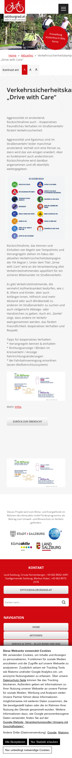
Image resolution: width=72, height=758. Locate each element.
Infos (18, 407)
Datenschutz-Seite (14, 680)
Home (12, 55)
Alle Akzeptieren (15, 741)
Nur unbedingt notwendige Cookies (27, 750)
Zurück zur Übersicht (27, 421)
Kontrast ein (11, 70)
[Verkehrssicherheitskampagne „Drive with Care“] (36, 486)
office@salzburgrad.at (36, 590)
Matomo (63, 732)
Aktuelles (27, 55)
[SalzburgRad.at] (15, 10)
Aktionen (36, 635)
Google (52, 732)
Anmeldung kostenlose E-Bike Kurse (55, 37)
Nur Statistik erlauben (44, 741)
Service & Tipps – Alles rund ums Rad (36, 644)
